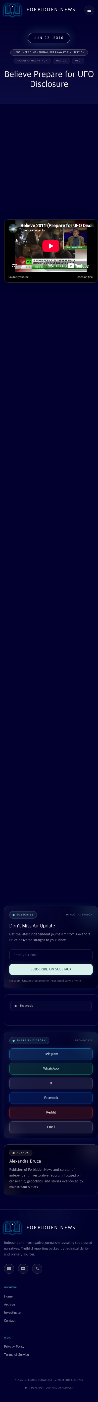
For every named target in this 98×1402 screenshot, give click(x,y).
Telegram (51, 1054)
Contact (10, 1321)
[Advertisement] (49, 162)
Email (51, 1127)
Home (8, 1296)
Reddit (51, 1112)
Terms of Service (16, 1355)
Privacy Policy (14, 1347)
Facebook (51, 1098)
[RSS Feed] (37, 1269)
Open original (85, 277)
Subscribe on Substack (51, 969)
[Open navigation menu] (89, 10)
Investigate (12, 1312)
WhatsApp (51, 1068)
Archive (9, 1304)
